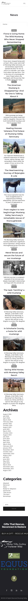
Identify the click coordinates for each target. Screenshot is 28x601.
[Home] (6, 4)
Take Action (7, 492)
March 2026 (7, 420)
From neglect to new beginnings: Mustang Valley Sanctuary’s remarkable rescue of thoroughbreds (14, 215)
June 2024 (6, 438)
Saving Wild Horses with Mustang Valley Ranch (14, 372)
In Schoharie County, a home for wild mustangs (14, 331)
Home (5, 24)
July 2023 (6, 457)
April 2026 (6, 418)
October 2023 (7, 452)
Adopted (6, 483)
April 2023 (6, 463)
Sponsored (6, 491)
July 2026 (6, 416)
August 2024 (7, 435)
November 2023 (8, 450)
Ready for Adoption (9, 489)
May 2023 (6, 461)
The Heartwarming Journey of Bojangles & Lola (14, 173)
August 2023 (7, 455)
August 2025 (7, 427)
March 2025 (7, 431)
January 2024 (7, 448)
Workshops (7, 496)
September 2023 (8, 453)
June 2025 (6, 429)
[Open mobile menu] (24, 3)
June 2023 (6, 459)
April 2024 (6, 442)
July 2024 (6, 437)
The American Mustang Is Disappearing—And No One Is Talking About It (14, 91)
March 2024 (7, 444)
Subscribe (14, 508)
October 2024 (7, 433)
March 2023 (7, 465)
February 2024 (8, 446)
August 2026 (7, 414)
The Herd (6, 494)
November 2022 (8, 468)
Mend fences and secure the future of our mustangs (14, 255)
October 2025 (7, 425)
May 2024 (6, 440)
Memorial (6, 485)
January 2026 (7, 424)
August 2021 (7, 470)
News (5, 487)
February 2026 (8, 422)
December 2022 (8, 467)
